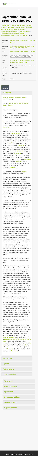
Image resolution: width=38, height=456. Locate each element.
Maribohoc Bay (16, 133)
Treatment (7, 93)
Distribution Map (10, 386)
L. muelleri (24, 345)
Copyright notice (9, 374)
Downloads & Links (12, 397)
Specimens (8, 392)
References (7, 358)
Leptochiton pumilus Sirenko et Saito (14, 97)
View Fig (11, 103)
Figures (6, 364)
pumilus (24, 171)
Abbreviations (8, 369)
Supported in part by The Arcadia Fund (15, 454)
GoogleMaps (6, 127)
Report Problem (10, 408)
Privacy (27, 454)
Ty (4, 121)
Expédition (21, 145)
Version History (10, 402)
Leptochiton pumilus (9, 337)
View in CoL (6, 99)
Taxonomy (8, 381)
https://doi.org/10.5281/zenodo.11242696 (23, 51)
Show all (5, 88)
